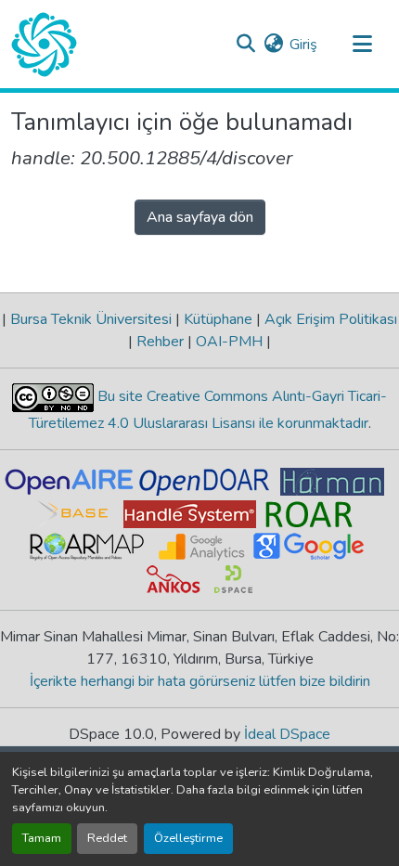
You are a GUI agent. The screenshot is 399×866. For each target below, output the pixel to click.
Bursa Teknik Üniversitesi (90, 319)
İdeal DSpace (287, 734)
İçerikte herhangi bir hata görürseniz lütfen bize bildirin (200, 681)
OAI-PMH (229, 341)
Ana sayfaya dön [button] (200, 217)
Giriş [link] (303, 44)
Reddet (107, 838)
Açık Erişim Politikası (329, 319)
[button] (44, 44)
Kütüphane (218, 319)
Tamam (41, 838)
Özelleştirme (188, 838)
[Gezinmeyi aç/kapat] (362, 44)
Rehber (160, 341)
